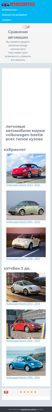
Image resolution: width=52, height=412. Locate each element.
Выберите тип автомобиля (14, 14)
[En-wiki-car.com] (26, 4)
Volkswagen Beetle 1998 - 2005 (23, 258)
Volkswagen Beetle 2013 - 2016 (23, 185)
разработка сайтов (28, 409)
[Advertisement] (26, 98)
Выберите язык (9, 9)
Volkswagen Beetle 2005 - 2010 (23, 222)
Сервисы (6, 19)
